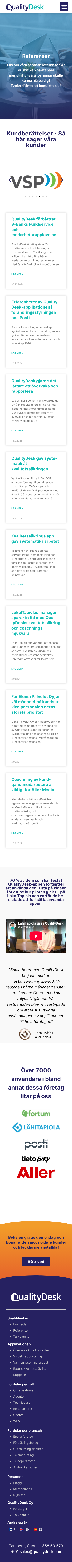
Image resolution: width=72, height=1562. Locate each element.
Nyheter (19, 1495)
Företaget (20, 1509)
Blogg (17, 1483)
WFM (17, 1421)
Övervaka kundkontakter (31, 1350)
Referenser (21, 1330)
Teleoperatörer (24, 1461)
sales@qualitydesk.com (41, 1551)
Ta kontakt (21, 1336)
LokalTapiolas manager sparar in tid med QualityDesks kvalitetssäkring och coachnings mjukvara (35, 623)
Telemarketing (23, 1455)
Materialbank (22, 1489)
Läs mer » (17, 274)
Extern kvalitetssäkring (29, 1368)
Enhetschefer (22, 1409)
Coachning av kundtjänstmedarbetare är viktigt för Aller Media (32, 784)
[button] (64, 6)
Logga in (19, 1375)
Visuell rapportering (27, 1356)
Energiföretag (23, 1436)
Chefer (18, 1415)
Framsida (19, 1324)
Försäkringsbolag (25, 1443)
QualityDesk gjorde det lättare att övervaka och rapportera (34, 386)
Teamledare (21, 1402)
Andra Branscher (25, 1467)
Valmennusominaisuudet (30, 1362)
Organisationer (24, 1390)
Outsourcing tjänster (28, 1449)
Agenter (19, 1396)
